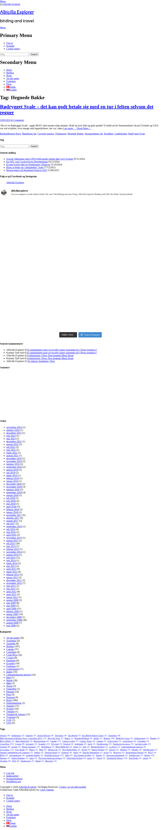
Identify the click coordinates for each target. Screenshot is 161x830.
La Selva (114, 747)
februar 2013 (12, 574)
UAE (9, 720)
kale (86, 747)
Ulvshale (5, 761)
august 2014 (12, 554)
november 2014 (14, 552)
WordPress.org (13, 781)
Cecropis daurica (45, 133)
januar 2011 (12, 597)
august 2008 (12, 622)
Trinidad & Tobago (15, 714)
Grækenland (12, 669)
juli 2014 (10, 557)
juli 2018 (10, 498)
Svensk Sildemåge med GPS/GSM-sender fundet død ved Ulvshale (39, 159)
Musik (9, 680)
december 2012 (14, 580)
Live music (7, 749)
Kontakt (10, 46)
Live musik (21, 749)
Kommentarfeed (14, 778)
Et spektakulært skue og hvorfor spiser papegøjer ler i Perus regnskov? (62, 349)
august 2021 (12, 455)
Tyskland (10, 717)
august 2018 (12, 495)
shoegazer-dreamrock (117, 755)
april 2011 (11, 594)
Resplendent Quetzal (136, 752)
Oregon (114, 749)
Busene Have (14, 133)
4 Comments (17, 120)
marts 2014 (11, 563)
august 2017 (12, 520)
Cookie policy (13, 48)
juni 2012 (11, 586)
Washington (27, 761)
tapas (33, 758)
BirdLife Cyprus (124, 738)
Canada (10, 649)
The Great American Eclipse (51, 758)
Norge (9, 686)
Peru (8, 694)
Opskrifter (11, 689)
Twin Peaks (135, 758)
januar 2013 (12, 577)
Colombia (11, 652)
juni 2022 (11, 450)
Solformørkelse (13, 703)
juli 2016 (10, 529)
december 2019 (14, 458)
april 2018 (11, 506)
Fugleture (11, 81)
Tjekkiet (10, 711)
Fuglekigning (104, 744)
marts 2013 (11, 571)
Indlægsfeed (12, 776)
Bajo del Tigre (55, 738)
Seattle (100, 755)
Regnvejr (118, 752)
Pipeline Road (52, 752)
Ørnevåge (50, 761)
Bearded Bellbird (83, 738)
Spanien (10, 706)
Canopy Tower (87, 741)
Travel (101, 758)
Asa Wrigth (74, 735)
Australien (114, 735)
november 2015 (14, 537)
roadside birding (34, 755)
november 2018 (14, 486)
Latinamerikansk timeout (18, 674)
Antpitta (31, 735)
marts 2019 (11, 475)
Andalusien (17, 735)
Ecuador (10, 663)
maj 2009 (11, 605)
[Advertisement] (80, 394)
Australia (10, 643)
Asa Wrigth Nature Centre (94, 735)
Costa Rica (11, 655)
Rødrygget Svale (136, 133)
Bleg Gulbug (7, 741)
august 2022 (12, 444)
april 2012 (11, 591)
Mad (8, 677)
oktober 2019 (12, 464)
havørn (16, 747)
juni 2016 (11, 532)
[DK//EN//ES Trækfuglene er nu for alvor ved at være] (26, 275)
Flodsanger (60, 133)
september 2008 (14, 620)
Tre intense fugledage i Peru (41, 361)
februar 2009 (12, 611)
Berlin (98, 738)
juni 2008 (11, 625)
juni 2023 (11, 435)
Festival (68, 744)
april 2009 (11, 608)
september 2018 (14, 492)
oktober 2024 (12, 430)
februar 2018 (12, 509)
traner (91, 758)
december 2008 (14, 617)
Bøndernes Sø (29, 133)
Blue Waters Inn (24, 741)
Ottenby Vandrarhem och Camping (16, 752)
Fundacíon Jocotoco (123, 744)
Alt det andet (12, 78)
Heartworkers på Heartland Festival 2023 (26, 170)
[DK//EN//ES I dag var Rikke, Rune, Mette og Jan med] (134, 290)
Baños (69, 738)
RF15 (152, 752)
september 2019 (14, 467)
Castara (101, 741)
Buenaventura (41, 741)
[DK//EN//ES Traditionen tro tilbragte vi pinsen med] (134, 210)
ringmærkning (17, 755)
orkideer (125, 749)
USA (8, 723)
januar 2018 (12, 512)
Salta (68, 755)
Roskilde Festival (54, 755)
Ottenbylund (150, 749)
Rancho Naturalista (92, 752)
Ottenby (137, 749)
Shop (8, 84)
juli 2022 (10, 447)
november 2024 (14, 427)
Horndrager (47, 747)
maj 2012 (11, 588)
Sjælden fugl (136, 755)
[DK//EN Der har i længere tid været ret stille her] (80, 225)
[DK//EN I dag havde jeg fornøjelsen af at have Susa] (80, 291)
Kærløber (108, 133)
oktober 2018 (12, 489)
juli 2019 (10, 472)
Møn (8, 683)
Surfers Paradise (19, 758)
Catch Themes (47, 789)
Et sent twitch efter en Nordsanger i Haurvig (28, 164)
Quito (77, 752)
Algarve (5, 735)
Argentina (11, 640)
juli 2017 (10, 523)
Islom (77, 747)
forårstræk (80, 744)
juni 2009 (11, 603)
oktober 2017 (12, 518)
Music (33, 749)
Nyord (86, 749)
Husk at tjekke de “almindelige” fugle (25, 167)
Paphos (38, 752)
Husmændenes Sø (94, 133)
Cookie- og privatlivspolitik (72, 787)
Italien (9, 672)
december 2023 (14, 433)
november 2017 (14, 515)
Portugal (10, 697)
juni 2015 (11, 546)
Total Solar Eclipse (76, 758)
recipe (108, 752)
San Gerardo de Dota (84, 755)
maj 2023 (11, 438)
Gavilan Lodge (143, 744)
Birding (10, 72)
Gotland (5, 747)
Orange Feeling (100, 749)
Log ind (10, 773)
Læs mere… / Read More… (77, 128)
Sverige (10, 708)
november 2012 (14, 583)
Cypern (10, 657)
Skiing (149, 755)
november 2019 (14, 461)
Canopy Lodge (70, 741)
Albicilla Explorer (17, 12)
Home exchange (31, 747)
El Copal (56, 744)
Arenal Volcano (45, 735)
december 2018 (14, 484)
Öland (39, 761)
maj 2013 (11, 566)
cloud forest (129, 741)
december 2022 (14, 441)
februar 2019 (12, 478)
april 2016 (11, 535)
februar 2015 (12, 549)
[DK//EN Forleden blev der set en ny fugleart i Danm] (26, 220)
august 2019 (12, 469)
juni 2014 (11, 560)
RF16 (4, 755)
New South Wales (71, 749)
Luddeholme (120, 133)
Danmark (11, 660)
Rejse (9, 75)
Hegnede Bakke (75, 133)
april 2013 (11, 569)
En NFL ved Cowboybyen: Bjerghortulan (27, 161)
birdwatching (141, 738)
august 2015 (12, 540)
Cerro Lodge (114, 741)
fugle (91, 744)
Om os (9, 43)
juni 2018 (11, 501)
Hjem (9, 70)
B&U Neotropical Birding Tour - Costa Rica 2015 (23, 738)
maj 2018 (11, 503)
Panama (10, 691)
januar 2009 (12, 614)
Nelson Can (54, 749)
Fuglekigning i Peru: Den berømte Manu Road (50, 355)
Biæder (154, 738)
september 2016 (14, 526)
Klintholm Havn (99, 747)
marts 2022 (11, 452)
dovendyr (31, 744)
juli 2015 (10, 543)
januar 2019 (12, 481)
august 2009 (12, 600)
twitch (147, 758)
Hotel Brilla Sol (64, 747)
